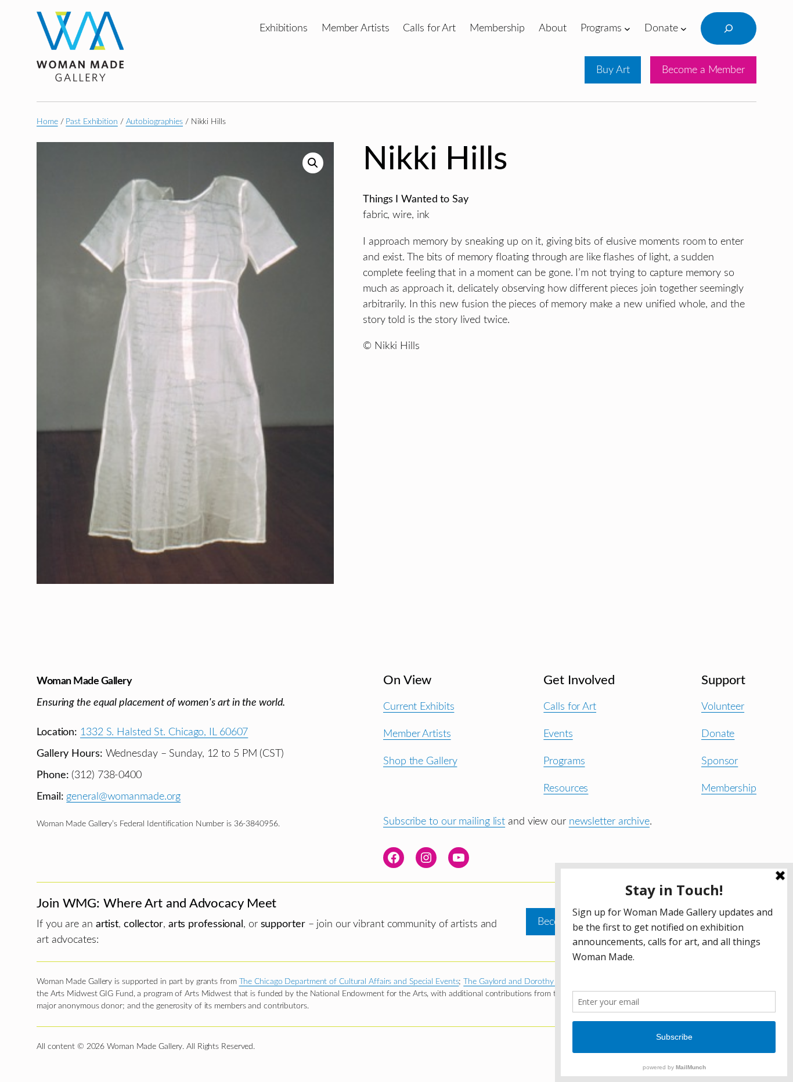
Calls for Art (569, 706)
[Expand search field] (728, 28)
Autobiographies (154, 122)
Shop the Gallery (420, 761)
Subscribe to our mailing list (444, 821)
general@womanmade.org (123, 796)
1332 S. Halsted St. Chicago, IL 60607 (164, 732)
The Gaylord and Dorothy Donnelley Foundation (548, 982)
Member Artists (417, 733)
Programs (564, 761)
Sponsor (719, 761)
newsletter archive (609, 821)
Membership (728, 788)
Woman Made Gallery (84, 681)
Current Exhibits (418, 706)
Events (557, 733)
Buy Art (612, 69)
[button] (312, 163)
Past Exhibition (92, 122)
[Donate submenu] (683, 28)
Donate (717, 733)
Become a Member (703, 69)
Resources (565, 788)
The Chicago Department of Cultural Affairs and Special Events (349, 982)
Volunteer (722, 706)
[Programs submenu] (627, 28)
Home (47, 122)
